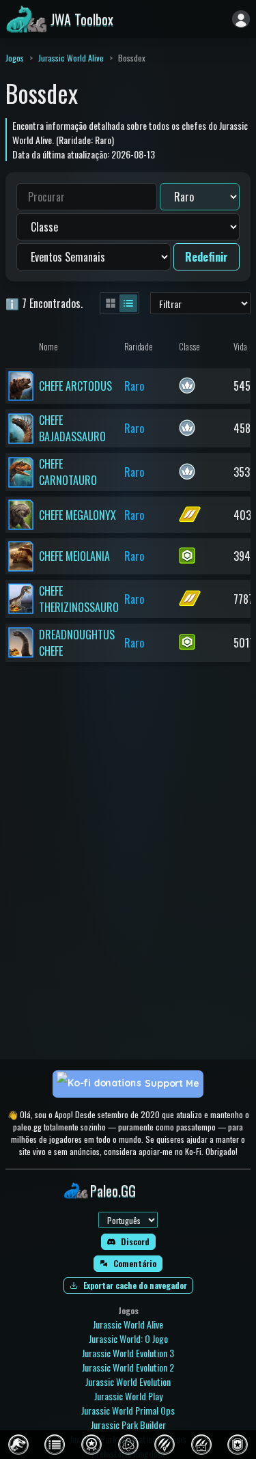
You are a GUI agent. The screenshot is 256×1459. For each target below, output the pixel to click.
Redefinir (206, 257)
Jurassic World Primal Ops (128, 1410)
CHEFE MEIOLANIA (74, 556)
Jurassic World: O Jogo (128, 1338)
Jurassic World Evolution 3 (128, 1353)
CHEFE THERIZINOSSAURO (79, 599)
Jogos (14, 58)
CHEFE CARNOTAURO (68, 472)
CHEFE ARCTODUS (75, 386)
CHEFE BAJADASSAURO (72, 428)
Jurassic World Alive (71, 58)
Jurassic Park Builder (128, 1424)
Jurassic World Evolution (128, 1381)
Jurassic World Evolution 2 (128, 1367)
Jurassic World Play (128, 1396)
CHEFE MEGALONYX (77, 515)
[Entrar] (241, 19)
